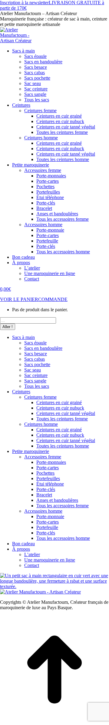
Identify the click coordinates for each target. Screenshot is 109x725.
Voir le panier (19, 299)
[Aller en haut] (54, 722)
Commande (53, 299)
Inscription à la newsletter (24, 2)
